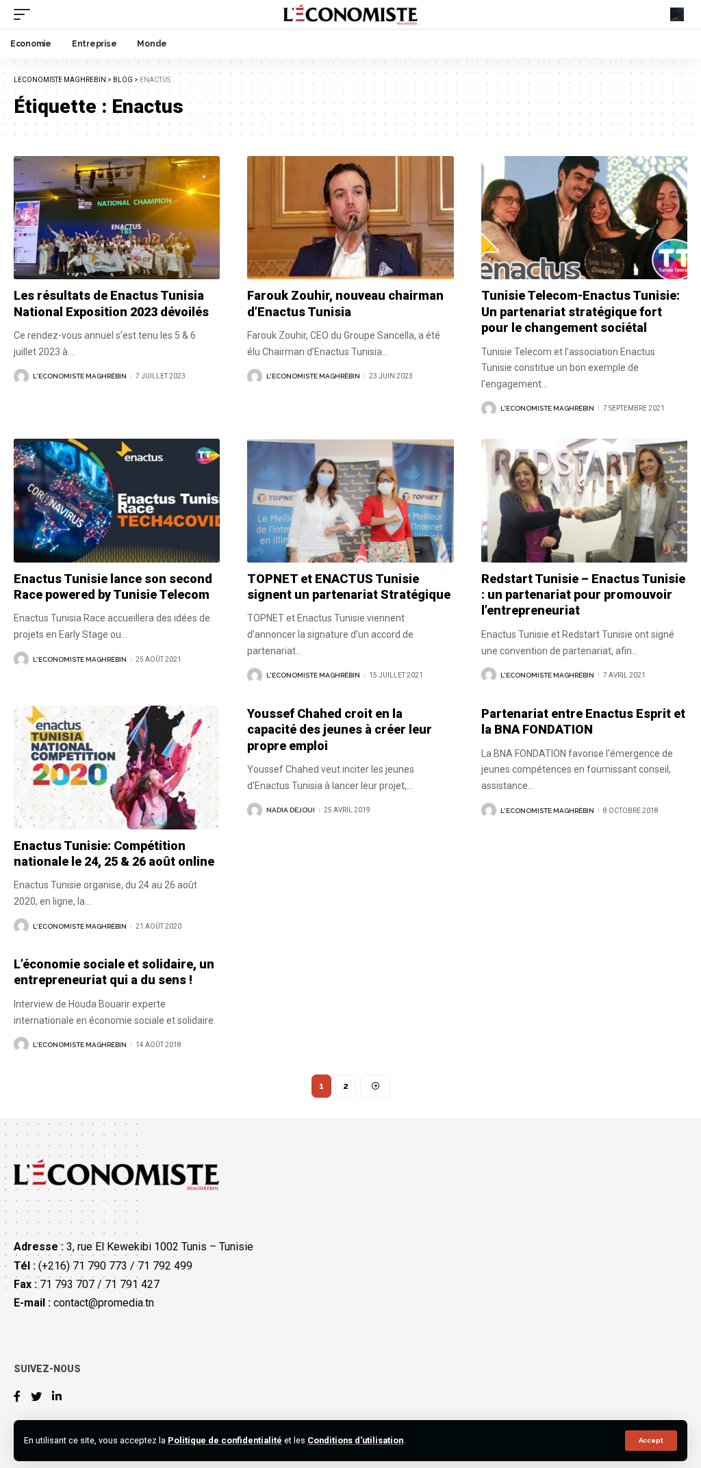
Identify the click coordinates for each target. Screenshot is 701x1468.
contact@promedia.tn (103, 1302)
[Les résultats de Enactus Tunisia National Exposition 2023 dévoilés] (117, 218)
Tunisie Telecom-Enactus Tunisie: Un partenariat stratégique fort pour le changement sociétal (580, 311)
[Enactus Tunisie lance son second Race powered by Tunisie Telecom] (117, 501)
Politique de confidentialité (225, 1440)
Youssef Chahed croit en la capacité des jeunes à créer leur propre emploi (339, 729)
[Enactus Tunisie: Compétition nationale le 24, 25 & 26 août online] (117, 767)
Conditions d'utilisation (355, 1440)
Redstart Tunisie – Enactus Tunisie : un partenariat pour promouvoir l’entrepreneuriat (583, 594)
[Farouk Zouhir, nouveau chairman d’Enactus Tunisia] (350, 218)
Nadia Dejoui (290, 810)
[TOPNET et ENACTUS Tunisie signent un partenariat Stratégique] (350, 501)
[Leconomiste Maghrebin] (350, 14)
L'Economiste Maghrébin (80, 376)
